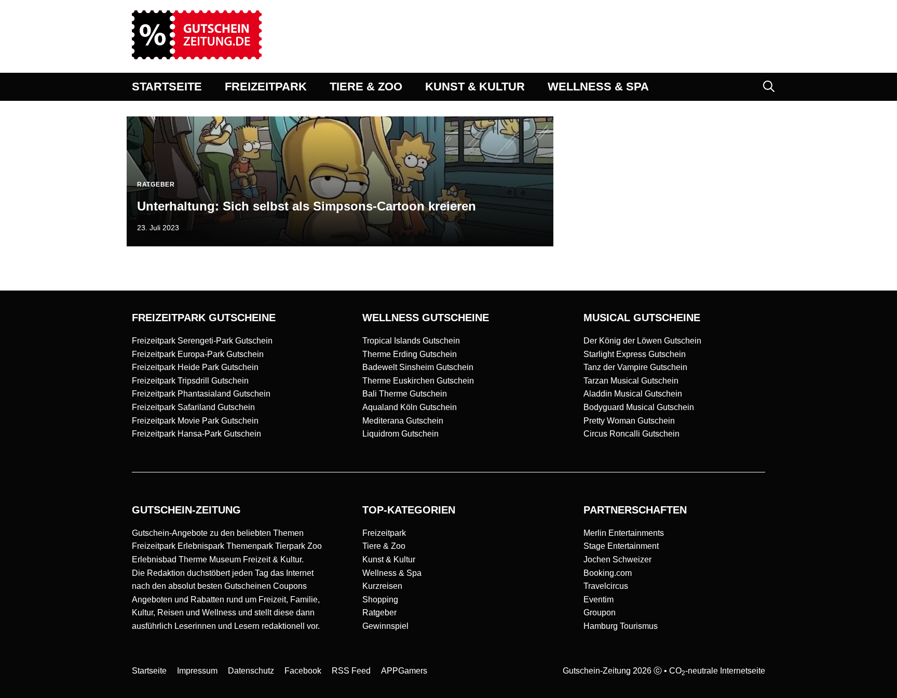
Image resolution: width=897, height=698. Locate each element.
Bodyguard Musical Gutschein (638, 407)
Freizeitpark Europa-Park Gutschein (198, 354)
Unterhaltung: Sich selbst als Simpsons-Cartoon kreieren (306, 206)
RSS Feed (351, 670)
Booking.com (607, 573)
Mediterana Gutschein (402, 420)
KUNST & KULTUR (475, 86)
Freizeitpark (384, 533)
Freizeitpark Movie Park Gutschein (195, 420)
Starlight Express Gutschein (634, 354)
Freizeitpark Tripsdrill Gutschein (190, 380)
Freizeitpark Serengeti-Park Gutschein (202, 340)
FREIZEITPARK (266, 86)
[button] (769, 87)
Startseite (149, 670)
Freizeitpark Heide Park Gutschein (195, 367)
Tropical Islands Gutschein (411, 340)
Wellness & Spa (392, 573)
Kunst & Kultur (388, 559)
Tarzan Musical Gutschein (630, 380)
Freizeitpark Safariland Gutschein (193, 407)
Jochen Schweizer (617, 559)
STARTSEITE (167, 86)
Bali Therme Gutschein (404, 393)
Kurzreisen (382, 586)
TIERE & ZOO (366, 86)
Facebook (302, 670)
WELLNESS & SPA (598, 86)
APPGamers (404, 670)
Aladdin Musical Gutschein (632, 393)
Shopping (380, 599)
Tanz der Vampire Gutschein (635, 367)
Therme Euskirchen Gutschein (418, 380)
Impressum (197, 670)
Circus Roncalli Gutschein (631, 433)
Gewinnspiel (385, 626)
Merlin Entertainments (623, 533)
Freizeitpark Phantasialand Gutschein (201, 393)
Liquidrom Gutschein (400, 433)
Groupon (599, 612)
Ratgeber (379, 612)
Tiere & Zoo (383, 546)
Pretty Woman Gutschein (629, 420)
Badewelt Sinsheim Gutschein (417, 367)
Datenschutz (251, 670)
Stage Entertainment (621, 546)
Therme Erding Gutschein (409, 354)
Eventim (598, 599)
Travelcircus (605, 586)
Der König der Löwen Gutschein (642, 340)
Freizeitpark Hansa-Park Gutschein (196, 433)
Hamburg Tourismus (620, 626)
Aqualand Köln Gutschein (409, 407)
